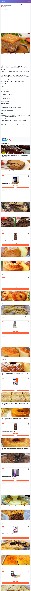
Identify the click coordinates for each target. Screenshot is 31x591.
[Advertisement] (15, 17)
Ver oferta (16, 187)
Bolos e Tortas (4, 9)
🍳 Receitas (3, 1)
